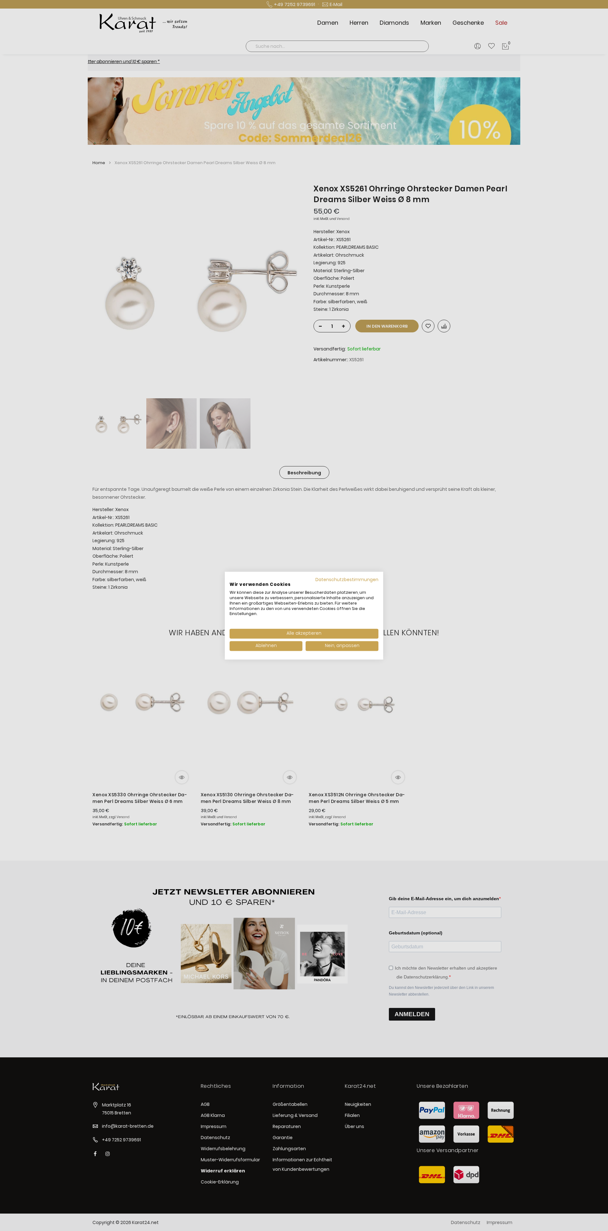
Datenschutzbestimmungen (346, 580)
